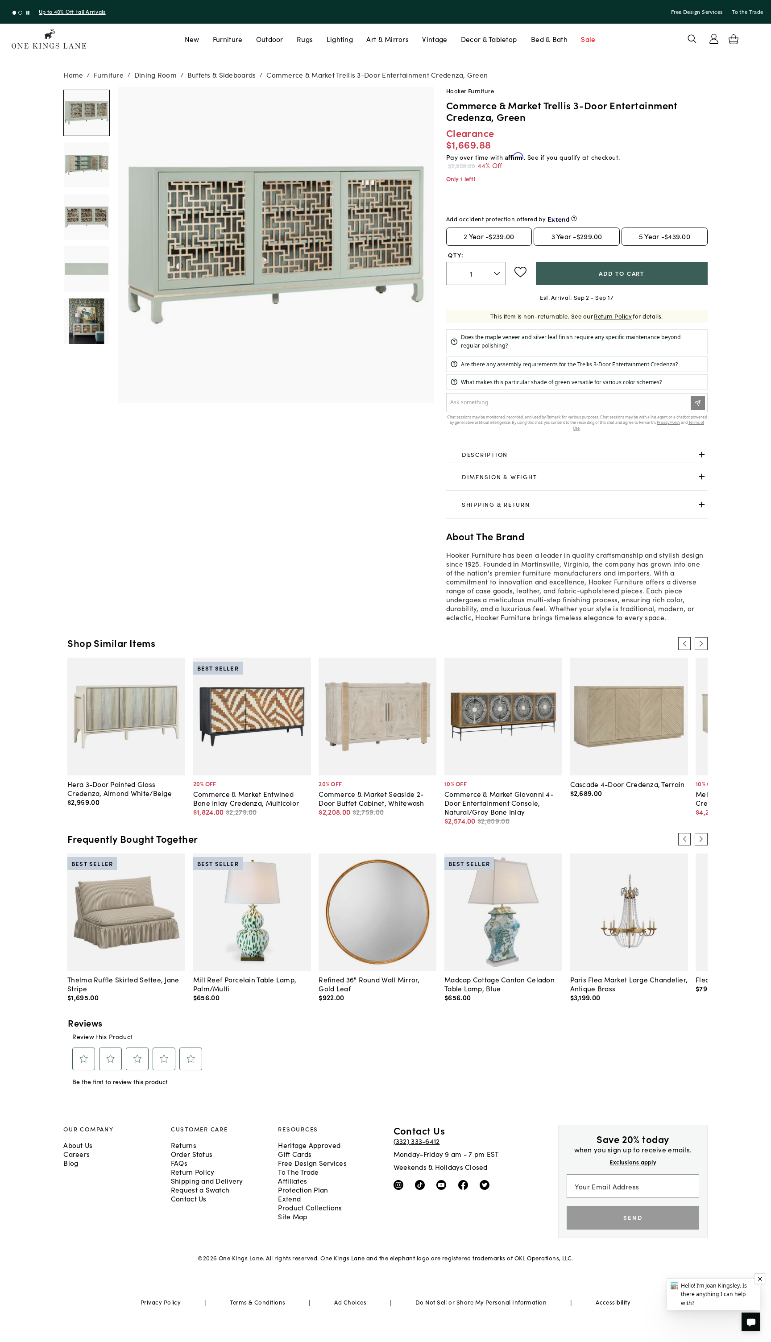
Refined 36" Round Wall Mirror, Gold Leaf (369, 983)
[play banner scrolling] (28, 13)
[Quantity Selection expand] (498, 273)
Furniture (227, 39)
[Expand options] (702, 455)
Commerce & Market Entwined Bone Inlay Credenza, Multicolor (246, 798)
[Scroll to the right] (701, 643)
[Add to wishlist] (520, 272)
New (192, 39)
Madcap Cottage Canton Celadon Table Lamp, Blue (499, 983)
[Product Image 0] (86, 113)
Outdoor (269, 39)
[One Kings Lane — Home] (49, 39)
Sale (588, 39)
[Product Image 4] (86, 321)
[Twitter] (486, 1184)
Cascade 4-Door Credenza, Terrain (627, 784)
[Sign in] (714, 39)
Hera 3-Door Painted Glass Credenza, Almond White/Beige (119, 788)
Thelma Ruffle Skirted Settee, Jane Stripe (123, 983)
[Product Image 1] (86, 165)
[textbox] (476, 274)
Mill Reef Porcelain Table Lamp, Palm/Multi (245, 983)
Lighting (340, 39)
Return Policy (613, 316)
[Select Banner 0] (14, 13)
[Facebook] (465, 1184)
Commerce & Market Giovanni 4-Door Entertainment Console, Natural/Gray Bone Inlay (498, 802)
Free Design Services (697, 12)
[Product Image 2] (86, 217)
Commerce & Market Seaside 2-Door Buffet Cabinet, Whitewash (371, 798)
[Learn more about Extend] (574, 218)
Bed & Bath (549, 39)
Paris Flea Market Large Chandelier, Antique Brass (629, 983)
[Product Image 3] (86, 269)
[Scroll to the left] (684, 643)
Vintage (434, 39)
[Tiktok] (422, 1184)
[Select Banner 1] (20, 13)
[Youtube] (443, 1184)
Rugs (305, 39)
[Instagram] (400, 1184)
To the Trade (747, 12)
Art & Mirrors (387, 39)
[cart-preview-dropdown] (733, 39)
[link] (577, 455)
